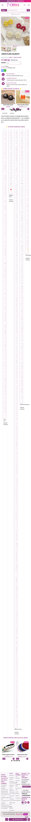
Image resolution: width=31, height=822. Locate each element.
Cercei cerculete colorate (23, 104)
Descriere (4, 113)
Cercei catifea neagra (8, 104)
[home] (12, 14)
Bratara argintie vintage (22, 754)
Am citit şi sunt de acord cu (26, 793)
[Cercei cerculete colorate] (23, 97)
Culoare (3, 62)
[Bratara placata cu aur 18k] (22, 747)
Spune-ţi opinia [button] (17, 57)
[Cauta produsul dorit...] (28, 10)
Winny (7, 66)
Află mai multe (19, 814)
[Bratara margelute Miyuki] (8, 747)
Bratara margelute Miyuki (9, 754)
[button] (13, 46)
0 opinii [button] (10, 57)
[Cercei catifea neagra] (8, 97)
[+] (6, 818)
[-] (6, 820)
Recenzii (12, 113)
